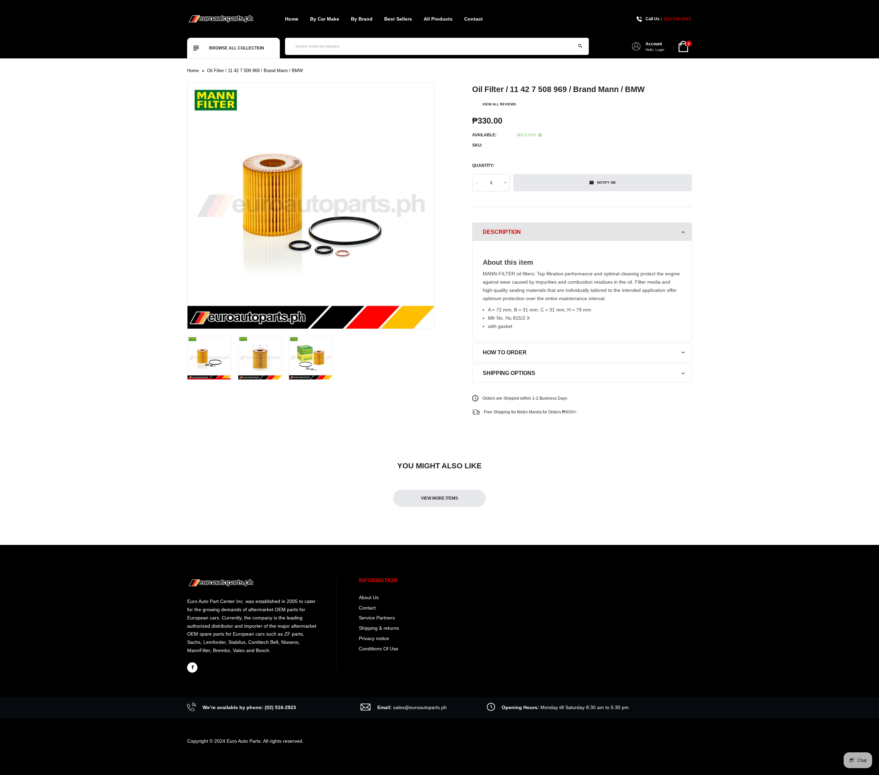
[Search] (580, 46)
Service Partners (377, 617)
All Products (438, 19)
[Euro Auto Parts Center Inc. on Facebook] (192, 667)
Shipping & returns (379, 628)
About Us (369, 597)
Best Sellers (398, 19)
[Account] (636, 46)
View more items (439, 498)
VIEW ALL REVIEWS (499, 104)
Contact (473, 19)
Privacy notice (374, 638)
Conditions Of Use (378, 648)
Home (291, 19)
